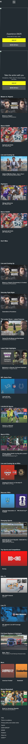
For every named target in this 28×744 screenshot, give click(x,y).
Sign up (14, 40)
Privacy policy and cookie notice (10, 723)
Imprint (3, 725)
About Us (3, 735)
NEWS (3, 730)
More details (14, 45)
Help (2, 718)
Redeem (3, 733)
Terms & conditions (6, 720)
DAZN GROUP (5, 728)
